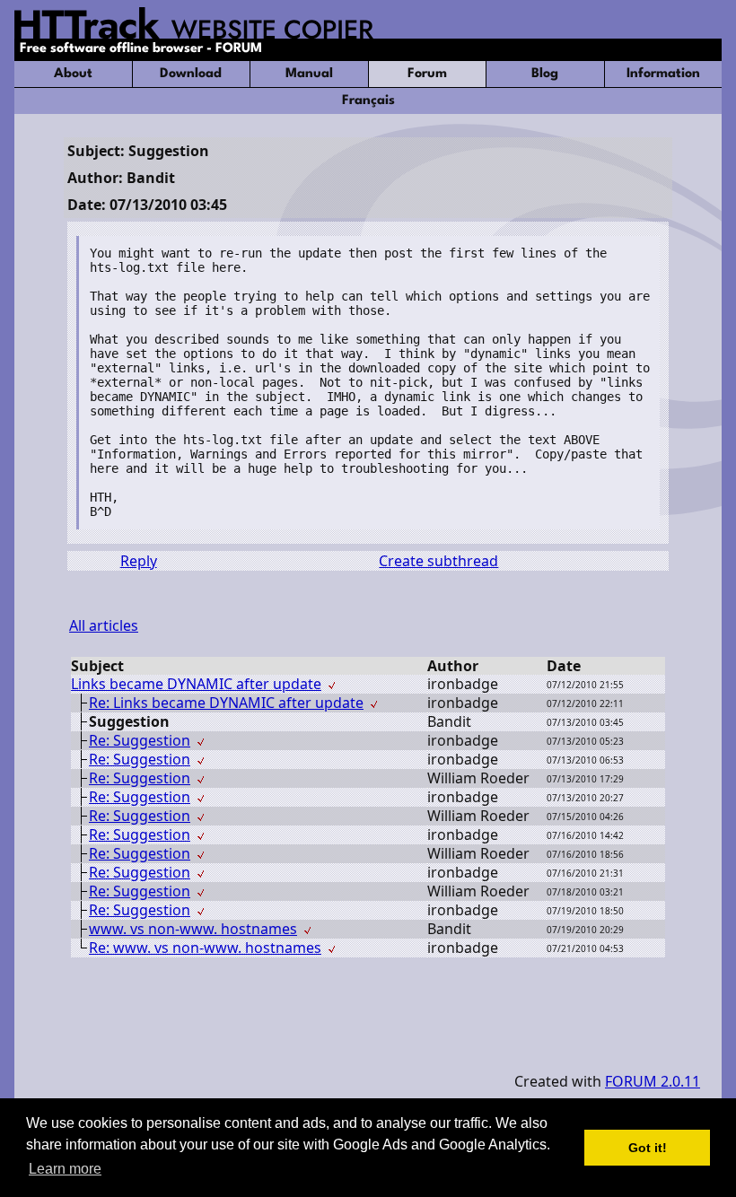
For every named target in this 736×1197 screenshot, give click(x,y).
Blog (544, 74)
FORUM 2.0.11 (652, 1081)
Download (191, 74)
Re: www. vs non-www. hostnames (205, 947)
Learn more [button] (65, 1168)
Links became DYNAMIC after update (196, 684)
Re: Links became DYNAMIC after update (226, 702)
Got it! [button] (647, 1147)
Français (368, 101)
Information (663, 74)
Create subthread (438, 561)
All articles (103, 625)
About (73, 74)
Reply (138, 561)
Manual (309, 74)
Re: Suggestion (139, 740)
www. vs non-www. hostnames (193, 929)
